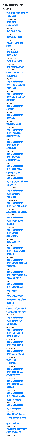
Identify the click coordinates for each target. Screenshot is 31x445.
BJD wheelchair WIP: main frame (15, 352)
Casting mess (13, 124)
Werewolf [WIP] (14, 37)
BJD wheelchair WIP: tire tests (14, 343)
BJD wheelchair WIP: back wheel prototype (14, 287)
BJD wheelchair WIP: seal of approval (14, 145)
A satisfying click (16, 211)
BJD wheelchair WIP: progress (14, 407)
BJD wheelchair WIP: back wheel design (14, 384)
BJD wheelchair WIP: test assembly (16, 204)
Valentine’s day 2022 (14, 44)
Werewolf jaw (14, 31)
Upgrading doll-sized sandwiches (16, 416)
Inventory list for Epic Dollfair (16, 430)
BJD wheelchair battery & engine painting (15, 85)
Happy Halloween (15, 66)
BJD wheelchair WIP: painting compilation (14, 169)
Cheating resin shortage (14, 74)
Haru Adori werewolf (12, 53)
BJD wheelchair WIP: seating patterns (14, 194)
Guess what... (13, 423)
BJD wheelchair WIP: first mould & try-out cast (16, 275)
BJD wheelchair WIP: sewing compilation (14, 157)
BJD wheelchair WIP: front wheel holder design (15, 396)
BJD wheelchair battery (14, 116)
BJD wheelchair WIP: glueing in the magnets (17, 181)
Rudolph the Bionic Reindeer (17, 15)
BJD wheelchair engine (14, 107)
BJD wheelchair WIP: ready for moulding (14, 321)
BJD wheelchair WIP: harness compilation (14, 133)
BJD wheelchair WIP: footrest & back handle (14, 333)
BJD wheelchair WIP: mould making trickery (16, 263)
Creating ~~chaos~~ (12, 361)
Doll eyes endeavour (12, 24)
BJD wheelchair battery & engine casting (15, 97)
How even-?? (13, 242)
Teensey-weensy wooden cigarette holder (16, 299)
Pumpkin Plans (14, 61)
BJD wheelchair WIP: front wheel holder (15, 251)
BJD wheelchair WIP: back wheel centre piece (14, 372)
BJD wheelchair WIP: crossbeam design (14, 221)
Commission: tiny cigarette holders (16, 310)
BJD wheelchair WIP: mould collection (14, 233)
